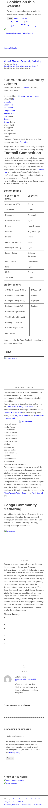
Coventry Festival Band (13, 413)
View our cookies (20, 18)
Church (34, 66)
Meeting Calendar (10, 48)
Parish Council (37, 493)
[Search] (34, 21)
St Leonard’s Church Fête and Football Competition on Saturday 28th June (9, 107)
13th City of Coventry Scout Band (20, 407)
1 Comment (25, 87)
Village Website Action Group (15, 493)
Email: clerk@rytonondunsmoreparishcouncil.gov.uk (23, 25)
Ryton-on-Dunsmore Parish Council (24, 799)
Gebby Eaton (25, 142)
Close (10, 18)
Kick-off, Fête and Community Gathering (22, 61)
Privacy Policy (14, 752)
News (28, 22)
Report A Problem (17, 22)
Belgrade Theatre (21, 415)
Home (15, 64)
